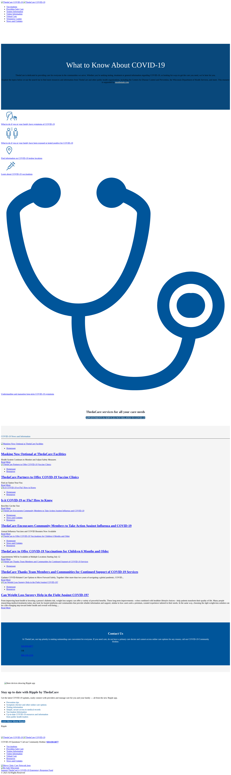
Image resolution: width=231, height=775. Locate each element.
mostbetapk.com (122, 82)
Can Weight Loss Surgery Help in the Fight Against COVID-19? (45, 595)
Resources (10, 471)
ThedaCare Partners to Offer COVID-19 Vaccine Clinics (40, 477)
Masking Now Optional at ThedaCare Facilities (33, 454)
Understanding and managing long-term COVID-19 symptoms (27, 394)
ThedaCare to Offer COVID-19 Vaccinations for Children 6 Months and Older (55, 551)
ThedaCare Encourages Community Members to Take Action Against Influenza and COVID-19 (66, 525)
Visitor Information (14, 754)
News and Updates (14, 517)
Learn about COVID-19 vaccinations (16, 174)
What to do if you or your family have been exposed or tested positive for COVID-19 (37, 143)
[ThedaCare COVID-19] (23, 2)
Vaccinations (11, 746)
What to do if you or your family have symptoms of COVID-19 (28, 124)
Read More (6, 462)
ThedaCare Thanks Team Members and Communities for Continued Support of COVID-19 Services (69, 572)
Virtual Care (11, 756)
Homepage (11, 448)
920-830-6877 (27, 646)
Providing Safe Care (15, 749)
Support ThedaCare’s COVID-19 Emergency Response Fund (27, 770)
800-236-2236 (27, 655)
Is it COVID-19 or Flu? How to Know (27, 500)
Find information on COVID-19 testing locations (21, 158)
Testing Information (14, 751)
